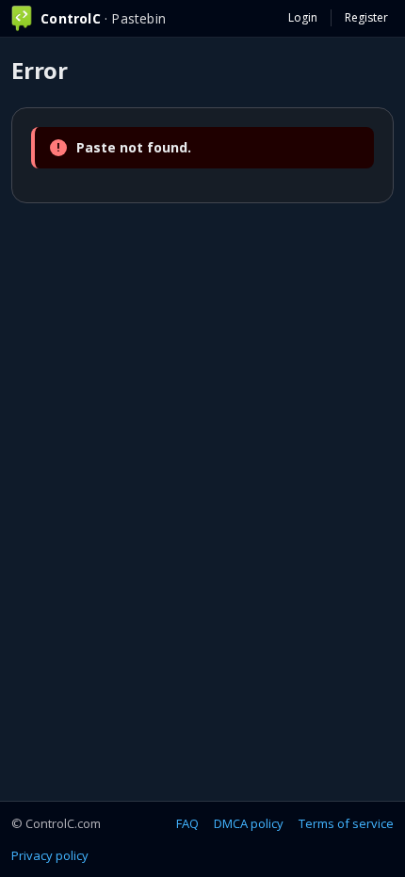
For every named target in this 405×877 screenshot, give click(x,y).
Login (302, 17)
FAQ (187, 823)
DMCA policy (249, 823)
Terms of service (346, 823)
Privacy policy (50, 855)
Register (366, 17)
